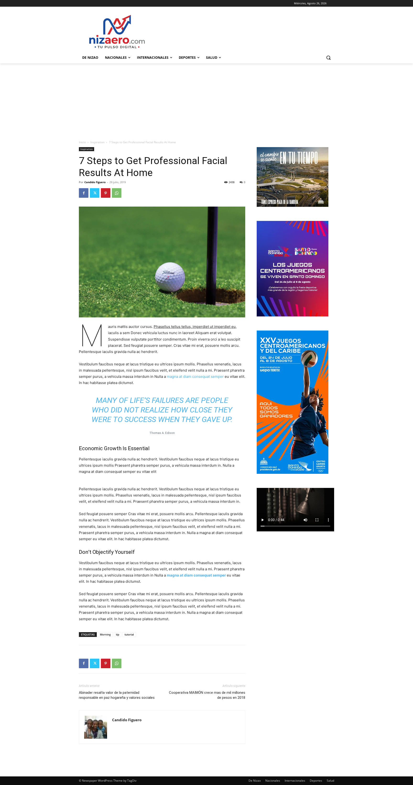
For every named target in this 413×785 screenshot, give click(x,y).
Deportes (316, 781)
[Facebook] (83, 193)
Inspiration (97, 142)
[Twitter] (94, 193)
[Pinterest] (105, 193)
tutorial (129, 634)
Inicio (82, 142)
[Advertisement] (206, 99)
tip (117, 634)
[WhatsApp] (116, 193)
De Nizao (255, 781)
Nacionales (272, 781)
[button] (328, 57)
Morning (105, 634)
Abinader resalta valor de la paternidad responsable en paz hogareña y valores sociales (117, 695)
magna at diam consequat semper (195, 376)
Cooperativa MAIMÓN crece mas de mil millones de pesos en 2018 (207, 695)
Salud (330, 781)
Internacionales (295, 781)
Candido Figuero (95, 182)
